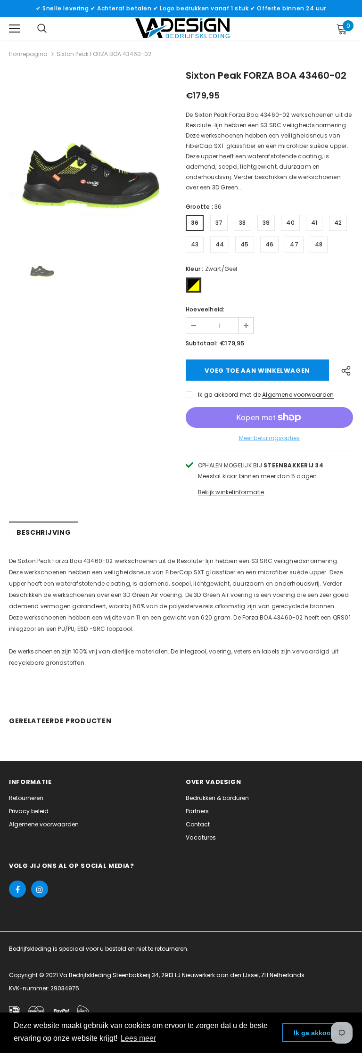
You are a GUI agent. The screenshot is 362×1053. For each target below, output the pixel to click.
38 (242, 223)
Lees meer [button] (138, 1038)
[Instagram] (39, 889)
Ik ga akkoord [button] (315, 1033)
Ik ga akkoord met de (229, 395)
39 (266, 223)
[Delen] (344, 370)
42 (338, 223)
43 (194, 244)
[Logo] (182, 28)
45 (244, 244)
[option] (92, 155)
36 (194, 223)
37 (218, 223)
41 (314, 223)
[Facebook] (17, 889)
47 (294, 244)
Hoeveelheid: (205, 309)
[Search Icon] (42, 28)
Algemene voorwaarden (298, 395)
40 (290, 223)
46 (269, 244)
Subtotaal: (201, 343)
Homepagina (28, 54)
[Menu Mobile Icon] (14, 28)
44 (219, 244)
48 (318, 244)
